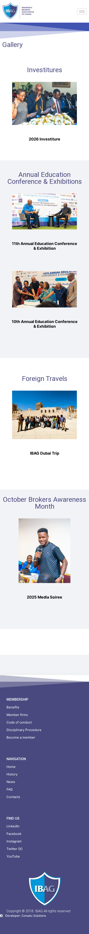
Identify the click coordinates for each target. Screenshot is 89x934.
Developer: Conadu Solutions (25, 915)
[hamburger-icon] (82, 11)
